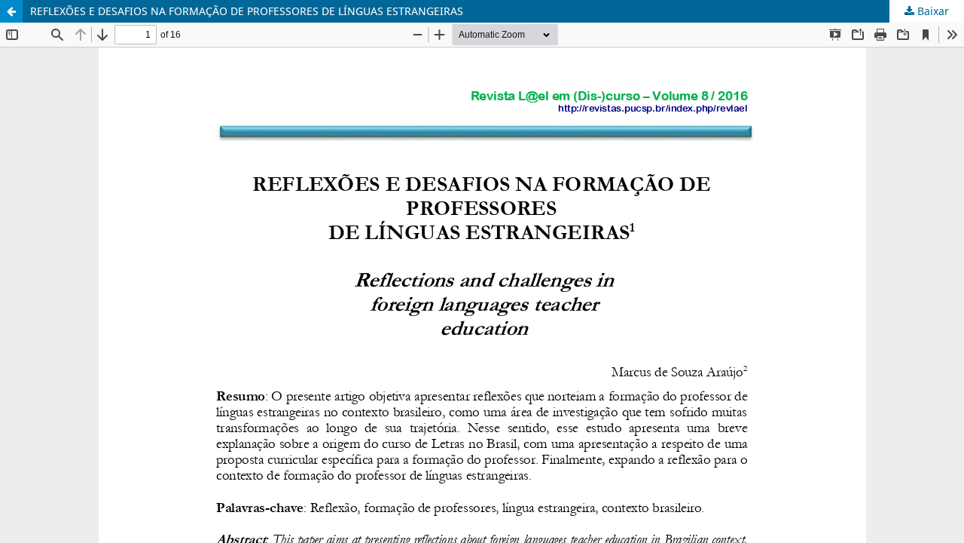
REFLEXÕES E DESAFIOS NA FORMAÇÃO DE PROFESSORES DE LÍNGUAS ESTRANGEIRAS (246, 11)
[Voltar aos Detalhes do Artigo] (11, 11)
